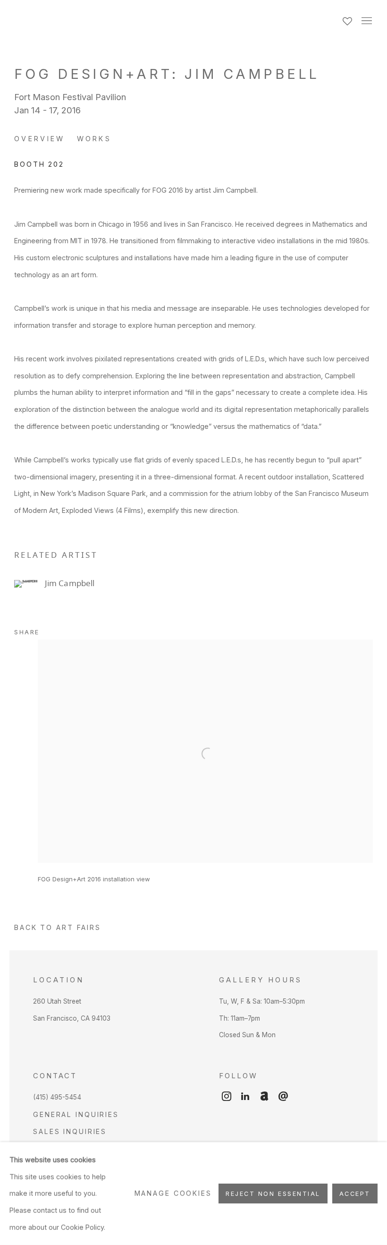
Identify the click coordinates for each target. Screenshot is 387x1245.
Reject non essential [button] (273, 1193)
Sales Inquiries (70, 1131)
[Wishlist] (348, 19)
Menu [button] (366, 21)
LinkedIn (245, 1096)
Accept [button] (354, 1193)
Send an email (283, 1096)
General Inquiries (76, 1114)
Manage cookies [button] (173, 1193)
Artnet (264, 1096)
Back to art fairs (57, 927)
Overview (39, 139)
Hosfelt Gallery (118, 21)
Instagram (226, 1096)
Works (94, 139)
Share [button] (27, 632)
